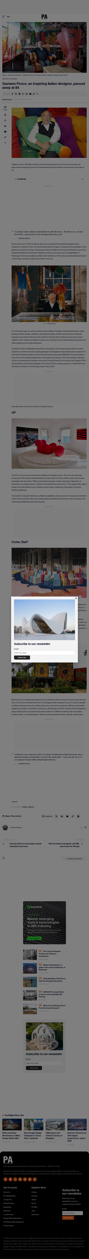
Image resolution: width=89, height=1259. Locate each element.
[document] (44, 629)
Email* (16, 649)
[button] (76, 598)
